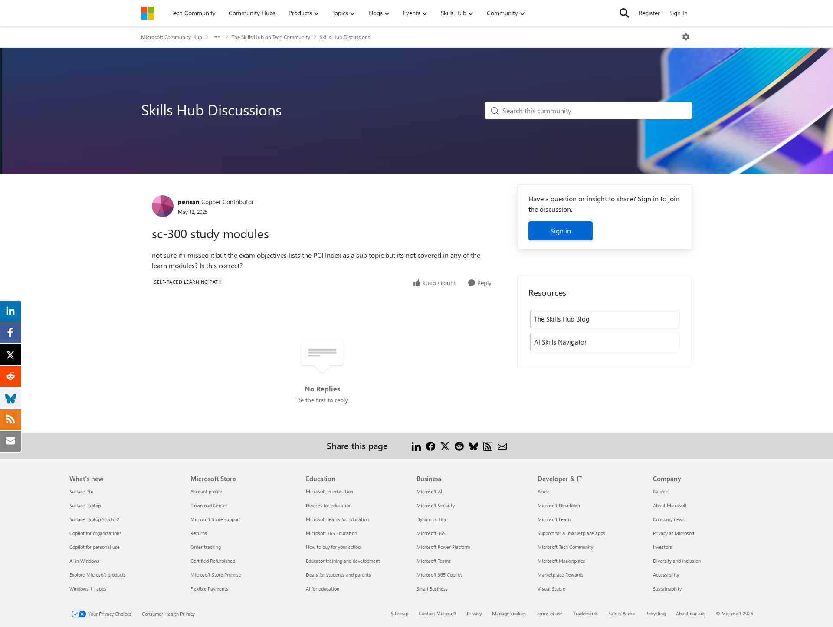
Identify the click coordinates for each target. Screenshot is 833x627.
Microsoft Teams (433, 561)
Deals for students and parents (338, 574)
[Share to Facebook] (430, 445)
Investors (662, 547)
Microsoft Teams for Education (337, 519)
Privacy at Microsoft (674, 533)
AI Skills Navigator (560, 342)
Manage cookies (509, 613)
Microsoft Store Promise (215, 574)
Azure (544, 491)
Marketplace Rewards (561, 574)
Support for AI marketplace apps (571, 533)
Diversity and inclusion (677, 561)
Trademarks (585, 613)
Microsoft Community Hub (171, 36)
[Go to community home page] (147, 13)
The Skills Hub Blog (562, 319)
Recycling (656, 613)
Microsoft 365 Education (331, 533)
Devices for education (328, 505)
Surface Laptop (85, 505)
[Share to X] (444, 445)
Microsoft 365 (431, 533)
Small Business (432, 588)
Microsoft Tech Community (565, 547)
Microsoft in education (329, 491)
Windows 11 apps (87, 588)
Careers (661, 491)
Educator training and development (343, 561)
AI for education (322, 588)
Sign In (678, 13)
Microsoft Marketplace (561, 561)
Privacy (474, 613)
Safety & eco (621, 613)
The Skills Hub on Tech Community (271, 36)
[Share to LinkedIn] (416, 445)
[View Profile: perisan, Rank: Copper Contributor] (163, 206)
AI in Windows (84, 561)
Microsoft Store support (215, 519)
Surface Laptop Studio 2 (94, 519)
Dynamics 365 (431, 519)
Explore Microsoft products (97, 574)
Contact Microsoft (437, 613)
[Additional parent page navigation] (217, 37)
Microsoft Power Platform (443, 547)
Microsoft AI (429, 491)
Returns (198, 533)
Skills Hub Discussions (345, 36)
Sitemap (399, 613)
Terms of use (550, 613)
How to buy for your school (334, 547)
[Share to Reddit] (459, 445)
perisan (188, 201)
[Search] (624, 13)
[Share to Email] (502, 445)
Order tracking (205, 547)
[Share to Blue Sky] (473, 445)
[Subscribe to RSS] (487, 445)
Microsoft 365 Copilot (439, 574)
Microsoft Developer (559, 505)
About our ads (690, 613)
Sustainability (667, 588)
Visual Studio (551, 588)
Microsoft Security (435, 505)
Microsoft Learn (554, 519)
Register (649, 13)
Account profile (206, 491)
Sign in (560, 230)
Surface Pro (81, 491)
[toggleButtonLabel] (686, 37)
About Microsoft (670, 505)
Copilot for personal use (94, 547)
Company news (669, 519)
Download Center (208, 505)
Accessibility (666, 574)
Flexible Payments (209, 588)
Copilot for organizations (95, 533)
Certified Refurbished (212, 561)
